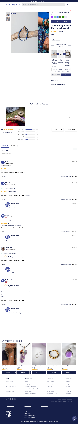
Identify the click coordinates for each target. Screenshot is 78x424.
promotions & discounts (31, 389)
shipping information (30, 384)
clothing (24, 8)
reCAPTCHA (32, 421)
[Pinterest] (13, 399)
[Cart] (70, 5)
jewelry (30, 8)
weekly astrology (10, 389)
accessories (38, 8)
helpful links (28, 378)
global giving (50, 381)
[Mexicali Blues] (13, 4)
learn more (50, 378)
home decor (16, 8)
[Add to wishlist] (71, 11)
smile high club (10, 391)
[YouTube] (15, 399)
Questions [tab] (13, 145)
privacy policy (50, 391)
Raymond (68, 393)
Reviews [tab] (4, 145)
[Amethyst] (52, 17)
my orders (64, 399)
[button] (61, 21)
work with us (9, 381)
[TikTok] (6, 399)
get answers (27, 406)
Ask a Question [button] (58, 129)
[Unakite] (60, 17)
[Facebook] (11, 399)
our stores (9, 384)
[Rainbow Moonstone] (65, 17)
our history (50, 384)
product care (28, 391)
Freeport (68, 384)
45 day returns (56, 40)
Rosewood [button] (60, 69)
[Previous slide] (13, 32)
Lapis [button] (54, 69)
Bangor (68, 381)
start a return (10, 406)
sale (55, 8)
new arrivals (8, 8)
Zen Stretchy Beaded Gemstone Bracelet (12, 195)
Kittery (68, 386)
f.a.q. (26, 381)
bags (45, 8)
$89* (44, 1)
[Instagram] (9, 399)
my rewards (69, 399)
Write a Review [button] (71, 129)
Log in (71, 1)
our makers (50, 389)
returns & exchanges (30, 386)
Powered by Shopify (54, 401)
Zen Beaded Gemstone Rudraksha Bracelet (13, 172)
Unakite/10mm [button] (68, 69)
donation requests (52, 393)
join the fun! (9, 378)
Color (53, 14)
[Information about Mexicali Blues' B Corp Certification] (14, 415)
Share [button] (4, 176)
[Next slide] (47, 32)
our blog (49, 386)
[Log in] (67, 5)
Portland (68, 391)
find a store (44, 406)
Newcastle (69, 389)
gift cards (50, 8)
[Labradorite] (55, 17)
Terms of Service (52, 421)
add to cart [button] (66, 75)
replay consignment (30, 393)
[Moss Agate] (63, 17)
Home (52, 12)
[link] (9, 358)
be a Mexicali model (11, 386)
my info (59, 399)
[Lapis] (57, 17)
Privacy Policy (44, 421)
